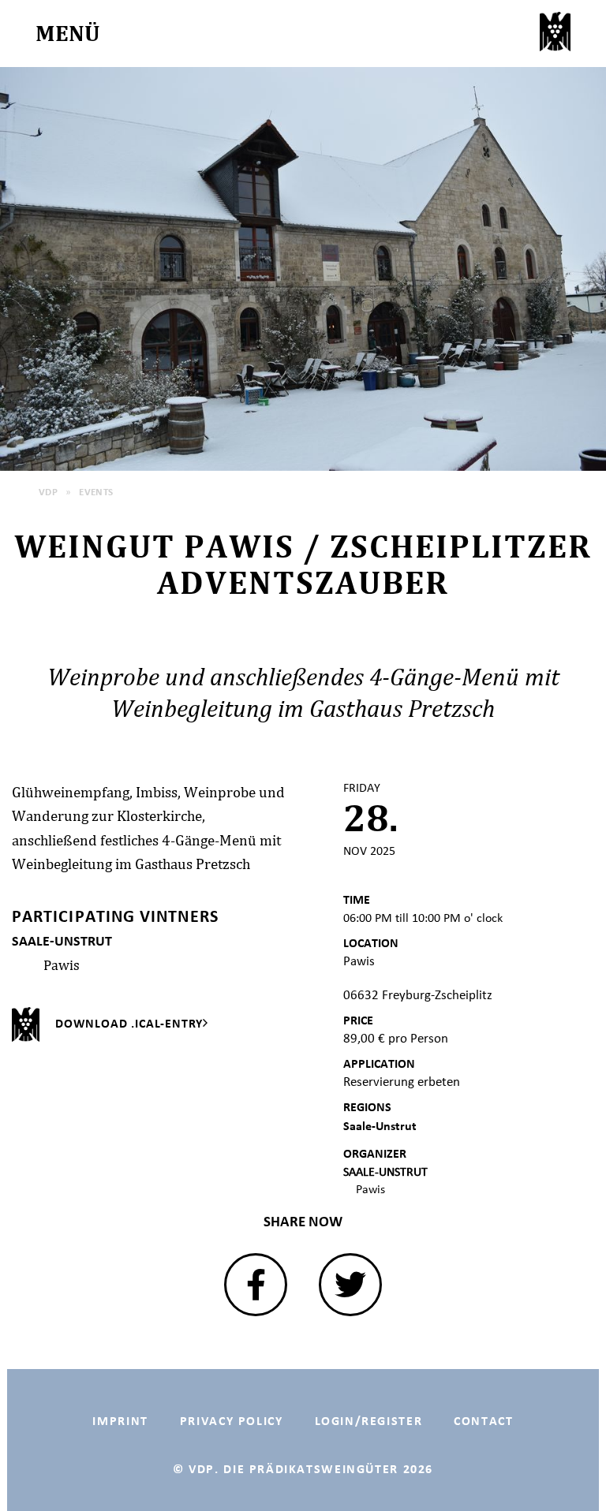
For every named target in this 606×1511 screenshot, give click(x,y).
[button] (255, 1284)
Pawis (61, 965)
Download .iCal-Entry (129, 1023)
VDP (48, 492)
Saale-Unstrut (380, 1125)
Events (96, 492)
